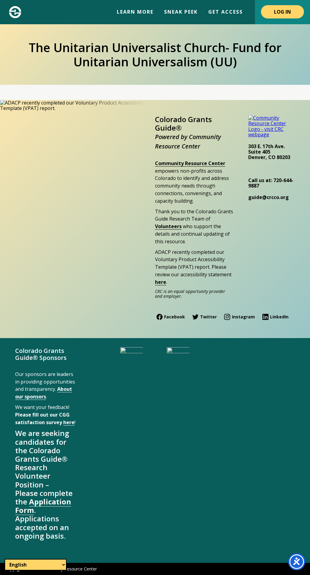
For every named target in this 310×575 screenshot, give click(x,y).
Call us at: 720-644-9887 (270, 183)
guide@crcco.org (268, 197)
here (160, 282)
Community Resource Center (190, 163)
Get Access (225, 11)
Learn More (135, 11)
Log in (282, 11)
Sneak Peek (181, 11)
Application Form (43, 506)
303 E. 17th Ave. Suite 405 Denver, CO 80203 (269, 152)
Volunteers (168, 226)
